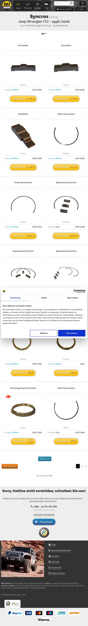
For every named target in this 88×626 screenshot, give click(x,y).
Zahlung (55, 562)
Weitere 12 (45, 459)
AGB (53, 544)
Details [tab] (44, 298)
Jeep (18, 8)
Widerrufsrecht (57, 573)
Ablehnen (43, 333)
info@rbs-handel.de (44, 514)
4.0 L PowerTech (44, 25)
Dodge (37, 8)
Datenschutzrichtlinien (60, 550)
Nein (57, 227)
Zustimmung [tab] (15, 298)
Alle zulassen (71, 333)
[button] (64, 9)
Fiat (46, 8)
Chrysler (28, 8)
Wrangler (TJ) (48, 22)
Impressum (56, 567)
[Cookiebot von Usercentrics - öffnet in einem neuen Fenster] (75, 291)
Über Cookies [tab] (72, 298)
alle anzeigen (9, 466)
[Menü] (19, 601)
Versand (55, 556)
